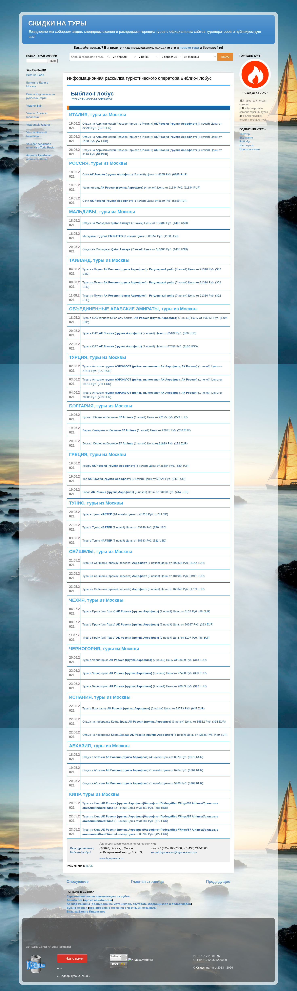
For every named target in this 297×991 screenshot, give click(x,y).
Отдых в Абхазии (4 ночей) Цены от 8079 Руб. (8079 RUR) (142, 757)
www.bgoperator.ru (111, 858)
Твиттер (244, 134)
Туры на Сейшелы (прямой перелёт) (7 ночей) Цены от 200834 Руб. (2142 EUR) (143, 562)
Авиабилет (74, 900)
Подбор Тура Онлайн (74, 975)
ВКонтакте (246, 137)
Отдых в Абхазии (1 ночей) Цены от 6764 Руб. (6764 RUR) (142, 770)
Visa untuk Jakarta (38, 124)
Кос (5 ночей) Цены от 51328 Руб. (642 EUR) (133, 478)
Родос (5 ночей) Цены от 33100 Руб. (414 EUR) (135, 492)
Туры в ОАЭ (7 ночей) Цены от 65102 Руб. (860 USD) (139, 333)
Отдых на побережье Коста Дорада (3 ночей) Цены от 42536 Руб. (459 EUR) (154, 734)
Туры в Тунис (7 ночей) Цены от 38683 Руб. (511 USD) (124, 540)
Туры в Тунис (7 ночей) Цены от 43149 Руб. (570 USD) (124, 527)
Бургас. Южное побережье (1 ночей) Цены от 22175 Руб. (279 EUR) (135, 417)
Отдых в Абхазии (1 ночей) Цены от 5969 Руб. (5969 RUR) (142, 783)
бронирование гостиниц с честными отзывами (123, 907)
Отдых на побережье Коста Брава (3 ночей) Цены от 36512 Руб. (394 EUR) (154, 721)
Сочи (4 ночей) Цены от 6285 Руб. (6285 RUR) (134, 174)
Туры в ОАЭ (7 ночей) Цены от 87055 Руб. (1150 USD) (140, 346)
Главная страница (147, 881)
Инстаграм (246, 145)
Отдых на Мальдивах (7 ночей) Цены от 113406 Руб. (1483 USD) (135, 223)
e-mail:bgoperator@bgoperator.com (174, 852)
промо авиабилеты (98, 900)
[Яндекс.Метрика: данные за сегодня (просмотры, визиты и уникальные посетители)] (140, 960)
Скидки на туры (206, 967)
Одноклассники (249, 149)
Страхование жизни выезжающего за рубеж (98, 896)
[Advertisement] (255, 218)
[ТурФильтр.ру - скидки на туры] (36, 972)
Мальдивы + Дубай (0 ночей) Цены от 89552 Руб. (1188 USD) (130, 236)
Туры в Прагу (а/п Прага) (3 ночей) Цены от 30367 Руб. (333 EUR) (148, 624)
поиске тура (189, 47)
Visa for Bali (33, 105)
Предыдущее (218, 881)
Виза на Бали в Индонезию (86, 911)
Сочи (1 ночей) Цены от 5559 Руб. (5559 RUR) (134, 200)
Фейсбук (245, 141)
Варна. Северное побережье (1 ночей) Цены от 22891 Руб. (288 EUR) (136, 430)
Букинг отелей (77, 907)
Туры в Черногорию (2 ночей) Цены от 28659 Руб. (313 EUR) (144, 659)
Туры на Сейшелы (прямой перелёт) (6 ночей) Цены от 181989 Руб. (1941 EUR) (143, 576)
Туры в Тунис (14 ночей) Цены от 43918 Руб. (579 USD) (125, 514)
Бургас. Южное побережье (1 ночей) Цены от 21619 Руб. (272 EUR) (135, 443)
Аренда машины (78, 903)
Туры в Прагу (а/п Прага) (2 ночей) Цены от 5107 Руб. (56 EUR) (146, 611)
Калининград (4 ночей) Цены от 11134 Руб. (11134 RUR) (141, 187)
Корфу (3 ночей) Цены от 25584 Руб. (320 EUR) (135, 465)
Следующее (78, 881)
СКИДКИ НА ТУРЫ (57, 23)
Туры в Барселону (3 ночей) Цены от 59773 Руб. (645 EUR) (143, 708)
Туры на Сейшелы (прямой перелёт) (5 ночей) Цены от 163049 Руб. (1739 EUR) (143, 589)
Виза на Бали (35, 74)
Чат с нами (74, 958)
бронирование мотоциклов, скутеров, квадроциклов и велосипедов (141, 903)
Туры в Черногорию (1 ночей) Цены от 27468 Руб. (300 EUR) (144, 673)
